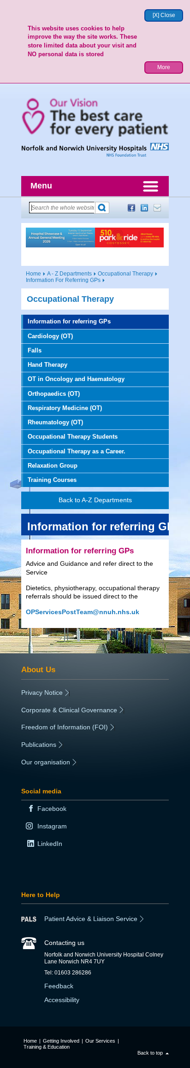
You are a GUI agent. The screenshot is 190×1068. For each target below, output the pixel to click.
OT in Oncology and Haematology (76, 379)
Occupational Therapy (125, 273)
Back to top (150, 1053)
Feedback (58, 986)
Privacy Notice (42, 692)
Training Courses (52, 479)
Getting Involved (61, 1041)
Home (33, 273)
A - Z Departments (69, 273)
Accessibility (61, 999)
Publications (38, 744)
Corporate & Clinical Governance (69, 710)
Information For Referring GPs (63, 280)
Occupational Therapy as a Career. (76, 451)
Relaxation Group (52, 465)
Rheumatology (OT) (55, 422)
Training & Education (47, 1047)
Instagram (52, 826)
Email (157, 207)
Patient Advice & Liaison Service (90, 918)
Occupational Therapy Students (73, 436)
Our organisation (45, 762)
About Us (38, 669)
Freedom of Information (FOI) (64, 727)
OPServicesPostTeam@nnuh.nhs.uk (82, 612)
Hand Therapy (47, 364)
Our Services (100, 1041)
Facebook (131, 207)
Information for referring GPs (69, 321)
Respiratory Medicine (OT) (65, 408)
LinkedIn (144, 207)
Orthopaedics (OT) (54, 393)
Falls (35, 350)
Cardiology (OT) (50, 336)
